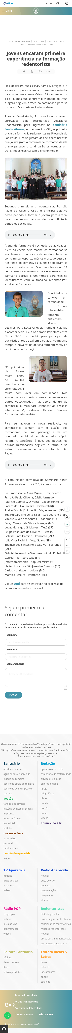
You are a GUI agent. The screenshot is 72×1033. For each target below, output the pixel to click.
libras (44, 798)
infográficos (47, 793)
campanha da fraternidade (56, 774)
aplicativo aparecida (52, 769)
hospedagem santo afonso (55, 919)
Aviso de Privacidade (26, 995)
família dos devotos (14, 803)
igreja (44, 788)
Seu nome (12, 634)
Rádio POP (12, 908)
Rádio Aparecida (54, 870)
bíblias (7, 957)
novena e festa (13, 833)
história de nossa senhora (18, 808)
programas (47, 895)
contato (8, 793)
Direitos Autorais (24, 1014)
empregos (9, 914)
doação (8, 798)
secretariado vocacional (54, 943)
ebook (44, 976)
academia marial (13, 769)
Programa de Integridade (28, 1008)
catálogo (45, 981)
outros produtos (13, 972)
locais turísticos (12, 818)
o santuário (10, 838)
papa (44, 813)
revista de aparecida (17, 853)
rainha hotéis (11, 848)
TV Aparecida (14, 870)
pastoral (8, 843)
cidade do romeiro (14, 778)
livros (7, 967)
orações (45, 808)
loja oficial (9, 823)
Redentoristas (52, 908)
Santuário (12, 763)
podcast (45, 885)
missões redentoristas (53, 928)
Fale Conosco (46, 1014)
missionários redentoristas (56, 923)
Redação (48, 763)
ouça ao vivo (48, 880)
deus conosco (11, 962)
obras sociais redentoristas (56, 938)
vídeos (7, 858)
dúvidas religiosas (51, 778)
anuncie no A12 (51, 823)
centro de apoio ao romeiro (19, 783)
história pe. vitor (50, 914)
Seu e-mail (12, 649)
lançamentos (48, 972)
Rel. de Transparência (26, 1001)
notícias (8, 828)
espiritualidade (49, 783)
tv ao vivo (9, 885)
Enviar (13, 695)
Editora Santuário (18, 952)
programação (11, 880)
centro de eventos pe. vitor (18, 788)
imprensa (9, 813)
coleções (45, 967)
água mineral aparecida (17, 774)
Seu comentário (15, 663)
